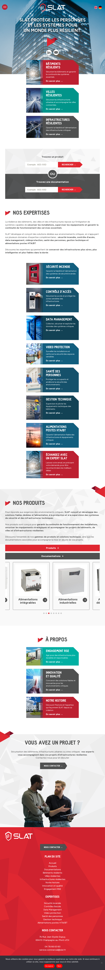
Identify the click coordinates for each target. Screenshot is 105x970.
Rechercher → (69, 165)
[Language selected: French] (98, 7)
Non (59, 966)
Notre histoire (52, 882)
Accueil (52, 863)
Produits (52, 547)
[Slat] (52, 7)
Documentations (52, 556)
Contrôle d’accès (52, 906)
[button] (44, 613)
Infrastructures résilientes (52, 879)
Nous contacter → (53, 766)
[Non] (101, 962)
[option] (95, 7)
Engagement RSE (52, 889)
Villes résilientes (52, 876)
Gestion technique (52, 919)
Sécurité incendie (52, 903)
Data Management (52, 909)
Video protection (52, 913)
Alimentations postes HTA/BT (52, 922)
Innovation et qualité (52, 885)
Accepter (49, 966)
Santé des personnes (52, 916)
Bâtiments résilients (52, 872)
